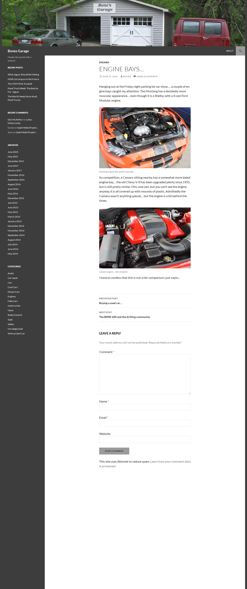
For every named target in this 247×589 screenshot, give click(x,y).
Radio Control (15, 314)
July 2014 (13, 244)
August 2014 (14, 239)
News (10, 310)
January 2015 (15, 221)
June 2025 (13, 151)
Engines (104, 62)
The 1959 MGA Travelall (20, 83)
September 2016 (16, 179)
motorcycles (14, 305)
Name (104, 401)
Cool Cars (13, 287)
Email (103, 417)
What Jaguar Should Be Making (23, 74)
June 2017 (13, 165)
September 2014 (16, 235)
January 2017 (15, 170)
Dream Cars (14, 291)
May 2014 (13, 253)
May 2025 (13, 156)
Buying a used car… (110, 301)
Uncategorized (15, 328)
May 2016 (13, 193)
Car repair (13, 277)
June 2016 (13, 188)
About (229, 51)
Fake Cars (13, 301)
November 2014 (16, 230)
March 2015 (14, 216)
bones (127, 76)
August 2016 (14, 184)
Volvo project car (16, 333)
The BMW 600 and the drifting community (124, 314)
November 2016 (16, 175)
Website (104, 433)
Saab (10, 319)
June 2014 (13, 249)
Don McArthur (15, 119)
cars (10, 282)
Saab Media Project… (27, 127)
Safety (11, 324)
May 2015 (13, 212)
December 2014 (16, 225)
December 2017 (16, 161)
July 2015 (13, 202)
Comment (106, 352)
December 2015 (16, 198)
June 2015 (13, 207)
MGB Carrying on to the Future (23, 79)
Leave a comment (147, 76)
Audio (11, 273)
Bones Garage (18, 51)
